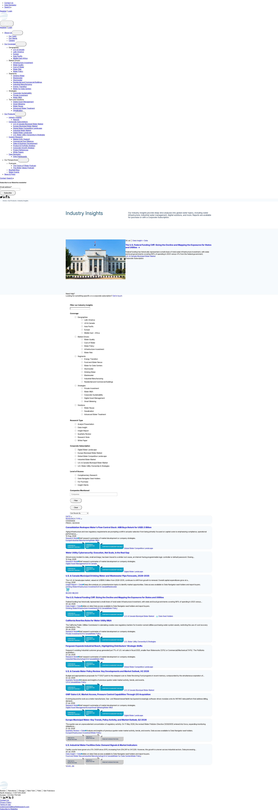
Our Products (9, 114)
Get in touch (117, 296)
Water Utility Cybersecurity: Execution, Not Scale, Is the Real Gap (97, 552)
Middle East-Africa (20, 58)
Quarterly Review (84, 434)
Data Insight (82, 427)
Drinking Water (18, 76)
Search (7, 7)
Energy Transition (20, 86)
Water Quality (18, 65)
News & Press (9, 174)
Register (3, 11)
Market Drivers (83, 337)
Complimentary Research (87, 475)
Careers (12, 40)
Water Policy (18, 71)
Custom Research (16, 137)
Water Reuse (18, 106)
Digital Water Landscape (22, 133)
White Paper (82, 440)
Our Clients (13, 38)
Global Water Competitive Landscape (27, 128)
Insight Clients (83, 485)
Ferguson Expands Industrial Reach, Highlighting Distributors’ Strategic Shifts (104, 646)
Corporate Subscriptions (18, 122)
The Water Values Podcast (23, 168)
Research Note (83, 437)
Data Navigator (10, 5)
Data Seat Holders (166, 616)
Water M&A (17, 97)
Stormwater (17, 80)
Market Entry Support (21, 139)
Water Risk (17, 69)
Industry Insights (15, 117)
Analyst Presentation (86, 424)
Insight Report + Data (74, 584)
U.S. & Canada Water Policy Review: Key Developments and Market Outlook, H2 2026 (107, 671)
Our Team (12, 36)
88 (73, 766)
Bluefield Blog (14, 170)
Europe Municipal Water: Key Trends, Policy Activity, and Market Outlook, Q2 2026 (106, 720)
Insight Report (83, 431)
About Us (8, 33)
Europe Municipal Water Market (25, 126)
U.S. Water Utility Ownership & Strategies (29, 135)
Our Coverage (9, 44)
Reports (16, 119)
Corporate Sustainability (22, 93)
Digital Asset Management (23, 102)
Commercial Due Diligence (23, 141)
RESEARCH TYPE (73, 519)
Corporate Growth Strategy (23, 148)
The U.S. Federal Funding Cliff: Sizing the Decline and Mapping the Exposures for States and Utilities (115, 597)
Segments (82, 356)
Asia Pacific (17, 56)
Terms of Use (5, 804)
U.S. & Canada (18, 50)
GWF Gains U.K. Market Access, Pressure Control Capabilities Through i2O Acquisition (108, 694)
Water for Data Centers (22, 89)
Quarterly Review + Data (75, 731)
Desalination (18, 110)
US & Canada (89, 323)
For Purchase (83, 482)
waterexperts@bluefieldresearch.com (14, 807)
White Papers (18, 152)
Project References (20, 150)
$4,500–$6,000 (72, 593)
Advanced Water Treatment (24, 108)
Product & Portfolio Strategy (24, 146)
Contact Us (8, 3)
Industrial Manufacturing (22, 84)
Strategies (82, 386)
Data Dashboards (20, 156)
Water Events (14, 172)
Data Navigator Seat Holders (89, 478)
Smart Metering (19, 104)
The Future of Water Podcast (24, 166)
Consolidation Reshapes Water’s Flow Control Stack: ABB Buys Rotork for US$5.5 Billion (108, 527)
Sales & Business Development (25, 143)
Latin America (18, 52)
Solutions (81, 405)
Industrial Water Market (22, 130)
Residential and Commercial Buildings (27, 82)
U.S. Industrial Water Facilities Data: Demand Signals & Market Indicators (101, 745)
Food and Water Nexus (93, 362)
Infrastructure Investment (23, 63)
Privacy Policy (5, 802)
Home (5, 201)
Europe (16, 54)
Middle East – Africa (92, 333)
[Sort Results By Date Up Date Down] (79, 513)
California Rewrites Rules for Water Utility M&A (89, 620)
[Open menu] (17, 32)
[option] (139, 259)
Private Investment (20, 95)
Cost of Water (18, 67)
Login (10, 11)
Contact (3, 178)
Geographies (83, 317)
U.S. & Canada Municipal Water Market (28, 124)
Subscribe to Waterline (9, 809)
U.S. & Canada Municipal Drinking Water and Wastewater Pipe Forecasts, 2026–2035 (107, 576)
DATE (68, 516)
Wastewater (17, 78)
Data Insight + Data (140, 240)
